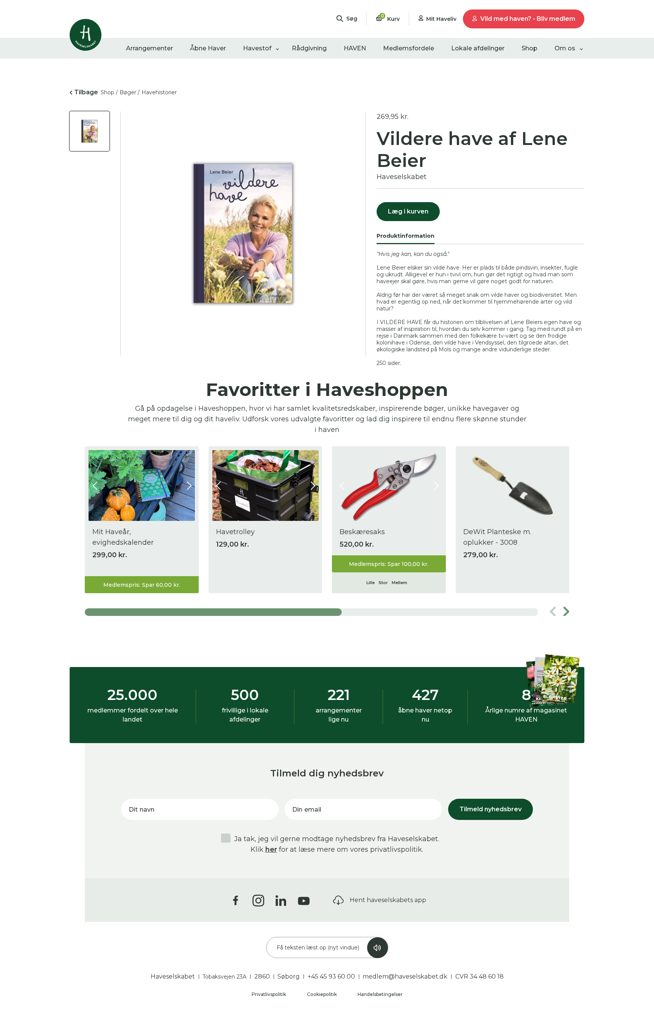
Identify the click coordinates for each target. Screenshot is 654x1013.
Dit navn (141, 809)
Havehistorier (159, 92)
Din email (306, 809)
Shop (529, 48)
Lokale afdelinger (478, 48)
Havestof (257, 48)
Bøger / (130, 92)
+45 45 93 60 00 (331, 976)
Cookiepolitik (322, 994)
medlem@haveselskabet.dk (405, 976)
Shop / (109, 92)
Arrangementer (149, 48)
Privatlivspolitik (269, 994)
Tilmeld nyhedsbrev (490, 809)
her (271, 849)
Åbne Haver (208, 48)
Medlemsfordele (408, 48)
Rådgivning (309, 48)
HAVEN (355, 48)
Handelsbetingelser (380, 994)
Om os (564, 48)
